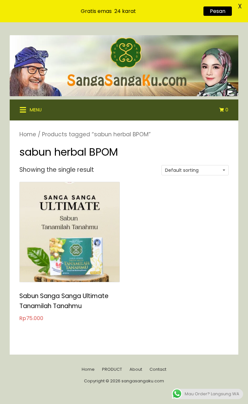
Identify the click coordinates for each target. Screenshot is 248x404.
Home (27, 134)
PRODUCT (112, 369)
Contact (158, 369)
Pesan (217, 11)
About (135, 369)
